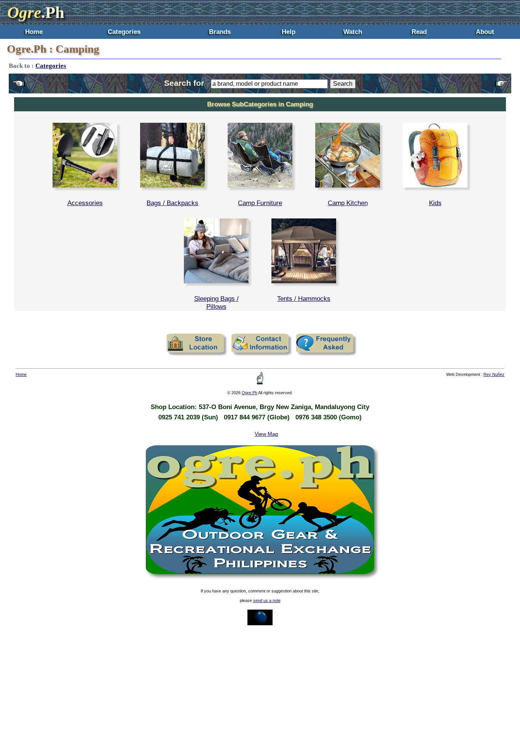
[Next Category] (501, 87)
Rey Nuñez (493, 374)
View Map (266, 434)
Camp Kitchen (348, 203)
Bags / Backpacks (172, 203)
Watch (352, 31)
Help (288, 31)
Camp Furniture (260, 203)
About (485, 31)
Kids (435, 203)
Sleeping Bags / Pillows (216, 302)
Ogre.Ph (249, 392)
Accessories (85, 203)
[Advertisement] (260, 686)
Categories (124, 31)
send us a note (267, 600)
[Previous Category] (19, 87)
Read (419, 31)
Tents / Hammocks (303, 298)
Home (34, 31)
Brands (220, 31)
